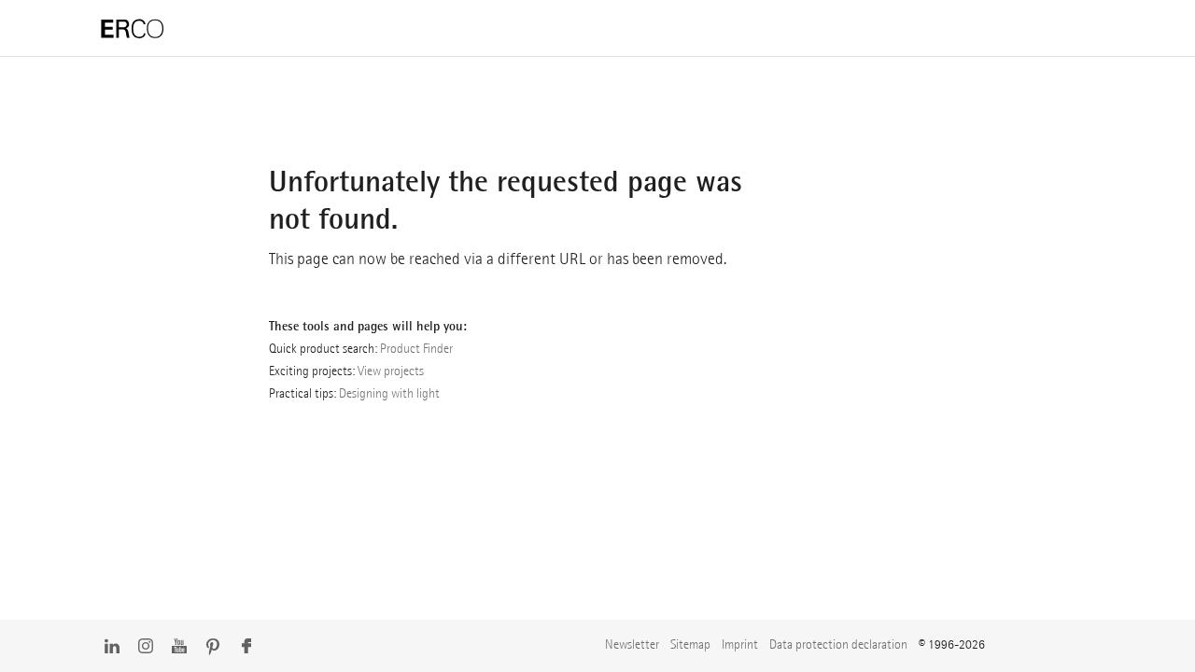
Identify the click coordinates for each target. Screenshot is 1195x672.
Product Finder (416, 348)
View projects (391, 370)
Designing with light (389, 392)
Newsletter (632, 644)
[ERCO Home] (132, 29)
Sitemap (690, 644)
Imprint (740, 644)
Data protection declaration (838, 644)
